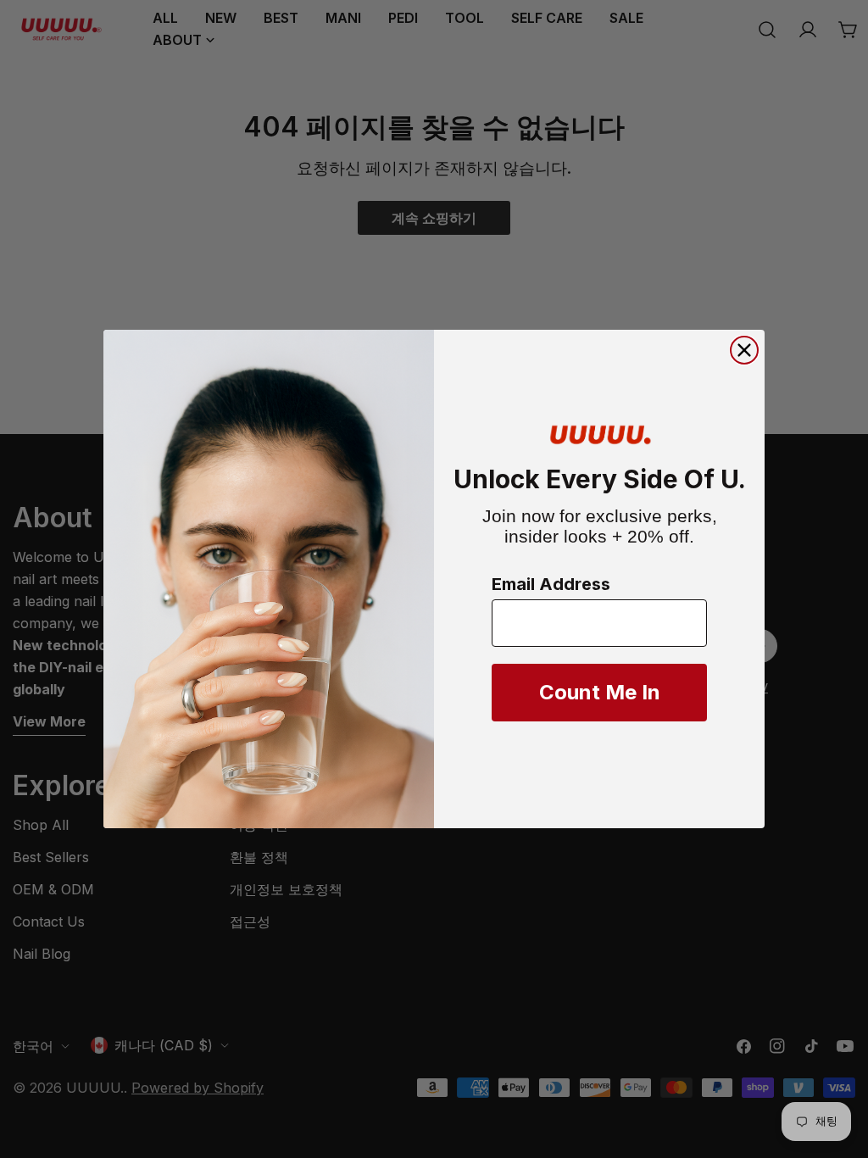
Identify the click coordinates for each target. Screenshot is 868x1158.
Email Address (551, 584)
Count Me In (599, 692)
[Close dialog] (744, 350)
